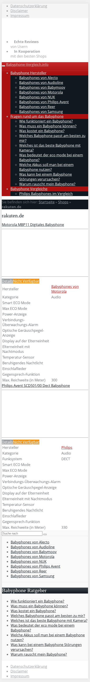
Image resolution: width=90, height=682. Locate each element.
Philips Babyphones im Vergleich (46, 193)
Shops (63, 202)
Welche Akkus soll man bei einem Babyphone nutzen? (46, 167)
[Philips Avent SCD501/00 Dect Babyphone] (34, 423)
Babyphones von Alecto (38, 77)
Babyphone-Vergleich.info (27, 64)
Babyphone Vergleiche (28, 188)
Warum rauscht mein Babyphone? (47, 184)
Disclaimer (19, 10)
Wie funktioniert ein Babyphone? (46, 121)
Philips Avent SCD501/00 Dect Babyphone (36, 385)
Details (7, 281)
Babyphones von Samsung (41, 111)
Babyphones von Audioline (41, 82)
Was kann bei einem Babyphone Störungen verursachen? (45, 177)
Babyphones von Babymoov (42, 87)
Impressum (19, 15)
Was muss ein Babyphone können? (47, 126)
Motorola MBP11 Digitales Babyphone (33, 224)
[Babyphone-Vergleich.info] (30, 33)
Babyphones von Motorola (41, 92)
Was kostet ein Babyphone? (41, 130)
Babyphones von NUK (37, 97)
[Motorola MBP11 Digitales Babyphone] (34, 262)
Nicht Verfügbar (26, 281)
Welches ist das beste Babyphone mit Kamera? (49, 620)
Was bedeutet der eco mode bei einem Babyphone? (42, 628)
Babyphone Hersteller (28, 72)
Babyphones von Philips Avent (44, 101)
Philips (66, 447)
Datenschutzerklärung (28, 6)
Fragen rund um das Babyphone (37, 116)
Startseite (47, 202)
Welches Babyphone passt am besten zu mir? (48, 615)
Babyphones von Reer (37, 106)
